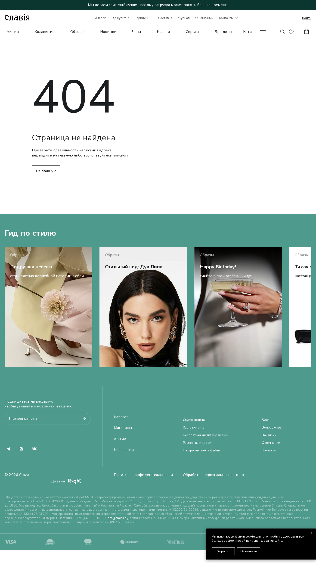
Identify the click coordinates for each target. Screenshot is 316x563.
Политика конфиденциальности (143, 474)
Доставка (165, 18)
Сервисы (141, 18)
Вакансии (269, 435)
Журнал (184, 18)
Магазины (123, 427)
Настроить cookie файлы (201, 450)
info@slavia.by (117, 518)
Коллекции (44, 31)
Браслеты (223, 31)
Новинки (108, 31)
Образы (77, 31)
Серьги (192, 31)
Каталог (100, 18)
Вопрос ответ (272, 427)
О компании (204, 18)
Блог (265, 420)
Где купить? (120, 18)
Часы (136, 31)
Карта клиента (193, 427)
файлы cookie (245, 537)
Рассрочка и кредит (198, 443)
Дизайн (58, 481)
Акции (12, 31)
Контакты (226, 18)
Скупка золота (194, 420)
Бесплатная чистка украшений (206, 435)
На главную (46, 171)
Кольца (163, 31)
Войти (306, 18)
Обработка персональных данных (213, 474)
